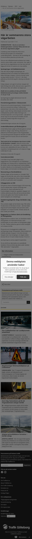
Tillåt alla (23, 277)
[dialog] (16, 269)
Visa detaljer (9, 277)
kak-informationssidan (20, 272)
